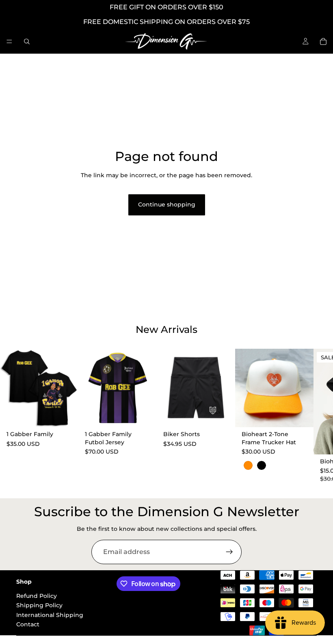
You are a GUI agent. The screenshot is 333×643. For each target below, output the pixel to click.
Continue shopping (166, 204)
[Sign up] (229, 551)
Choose (72, 414)
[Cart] (323, 41)
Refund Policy (36, 596)
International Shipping (49, 614)
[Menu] (9, 41)
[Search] (27, 41)
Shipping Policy (39, 605)
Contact (27, 624)
